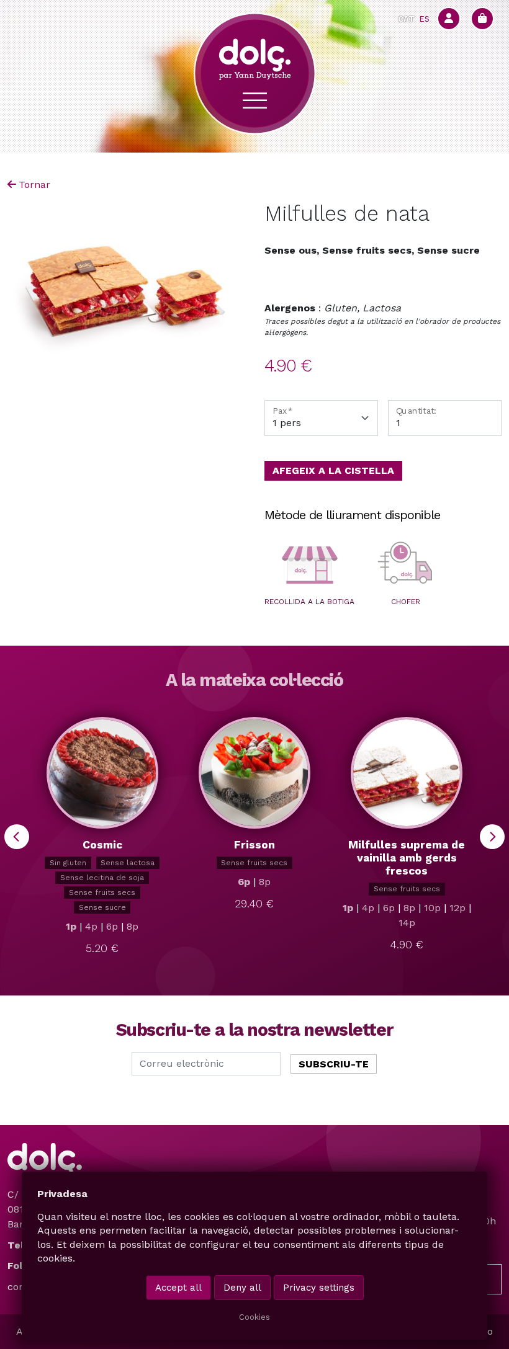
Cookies (254, 1317)
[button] (309, 565)
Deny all (242, 1287)
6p (112, 926)
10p (432, 908)
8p (132, 926)
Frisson (254, 845)
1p (71, 926)
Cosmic (102, 845)
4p (91, 926)
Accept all (178, 1287)
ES (425, 19)
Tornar (34, 184)
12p (457, 908)
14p (407, 922)
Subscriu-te (334, 1064)
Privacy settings (318, 1287)
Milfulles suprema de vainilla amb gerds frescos (406, 858)
